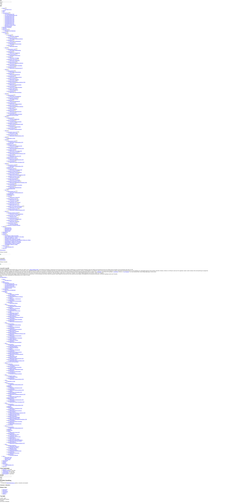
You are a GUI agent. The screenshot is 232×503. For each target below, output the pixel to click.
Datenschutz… (5, 489)
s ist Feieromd (126, 271)
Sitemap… (4, 493)
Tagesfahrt (4, 469)
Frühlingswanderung (6, 470)
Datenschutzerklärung (10, 482)
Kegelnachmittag (5, 472)
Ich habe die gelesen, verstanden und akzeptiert (14, 482)
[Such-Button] (1, 478)
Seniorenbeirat (2, 250)
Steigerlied (99, 271)
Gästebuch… (4, 492)
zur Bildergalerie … (4, 277)
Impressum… (5, 490)
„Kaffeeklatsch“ (5, 471)
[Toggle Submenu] (5, 279)
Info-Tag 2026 (5, 473)
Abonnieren (2, 485)
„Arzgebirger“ (115, 271)
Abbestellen (8, 485)
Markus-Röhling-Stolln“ (34, 269)
